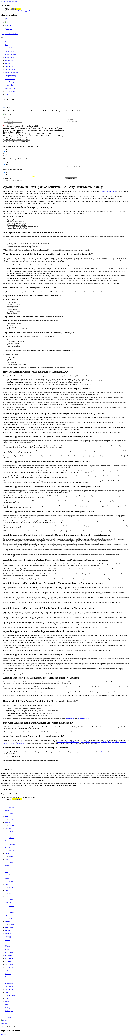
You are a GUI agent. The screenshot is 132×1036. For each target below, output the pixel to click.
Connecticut (8, 841)
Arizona (7, 816)
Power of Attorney (50, 128)
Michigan (7, 930)
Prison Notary (9, 66)
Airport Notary (9, 57)
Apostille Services (10, 54)
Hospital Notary (9, 60)
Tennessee (12, 995)
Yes (7, 150)
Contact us (104, 752)
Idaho (6, 872)
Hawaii (7, 865)
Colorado (7, 835)
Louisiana (8, 909)
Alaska (7, 810)
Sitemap (3, 1034)
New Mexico (9, 958)
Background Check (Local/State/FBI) (28, 134)
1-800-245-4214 (16, 9)
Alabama (7, 804)
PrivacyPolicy (70, 718)
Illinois (7, 878)
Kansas (7, 896)
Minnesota (8, 933)
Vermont (7, 1001)
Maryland (8, 921)
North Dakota (9, 967)
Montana (7, 943)
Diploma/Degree (8, 136)
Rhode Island (9, 983)
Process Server (9, 51)
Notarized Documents (50, 134)
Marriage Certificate (23, 128)
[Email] (66, 1024)
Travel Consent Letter (34, 130)
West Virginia (9, 1011)
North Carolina (9, 964)
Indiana (7, 884)
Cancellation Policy (11, 88)
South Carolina (9, 986)
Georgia (7, 859)
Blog (6, 45)
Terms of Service (10, 91)
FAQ (6, 94)
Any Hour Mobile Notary (108, 191)
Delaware (8, 847)
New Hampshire (10, 952)
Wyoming (8, 1017)
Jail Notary (8, 63)
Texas (6, 992)
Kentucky (8, 903)
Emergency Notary (10, 76)
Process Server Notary (17, 743)
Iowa (6, 890)
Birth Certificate (8, 128)
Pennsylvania (9, 980)
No (7, 152)
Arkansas (7, 822)
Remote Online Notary (12, 72)
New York (8, 961)
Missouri (7, 940)
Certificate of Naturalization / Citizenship (30, 136)
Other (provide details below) (15, 138)
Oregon (7, 977)
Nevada (7, 949)
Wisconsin (8, 1014)
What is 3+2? (7, 178)
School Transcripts (18, 130)
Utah (6, 998)
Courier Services (10, 79)
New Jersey (8, 955)
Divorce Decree (8, 134)
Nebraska (7, 946)
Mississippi (8, 937)
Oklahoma (8, 974)
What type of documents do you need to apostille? (20, 126)
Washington (8, 1008)
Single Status (37, 128)
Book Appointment (71, 178)
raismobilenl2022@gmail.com (23, 11)
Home (6, 42)
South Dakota (9, 989)
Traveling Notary (10, 69)
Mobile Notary (9, 48)
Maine (7, 915)
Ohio (6, 971)
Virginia (7, 1004)
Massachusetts (9, 927)
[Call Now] (66, 1020)
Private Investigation (11, 82)
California (8, 828)
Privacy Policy (9, 85)
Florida (7, 853)
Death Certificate (16, 132)
